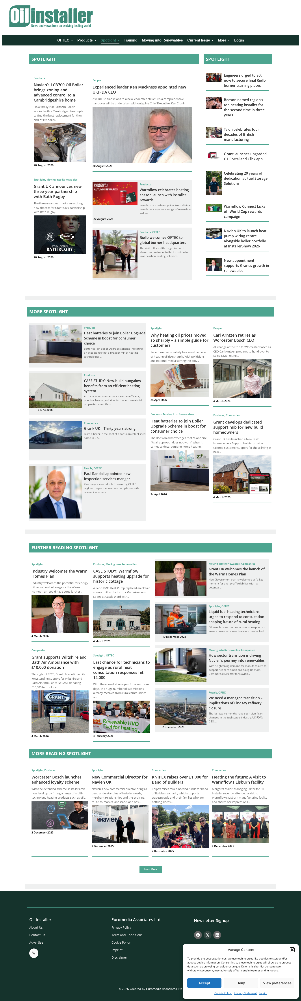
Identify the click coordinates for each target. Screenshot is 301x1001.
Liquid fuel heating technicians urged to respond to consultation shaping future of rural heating (236, 616)
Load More (150, 869)
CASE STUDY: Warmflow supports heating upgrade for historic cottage (121, 576)
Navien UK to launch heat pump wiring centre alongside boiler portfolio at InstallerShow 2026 (245, 238)
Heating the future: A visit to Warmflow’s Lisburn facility (239, 779)
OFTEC (156, 232)
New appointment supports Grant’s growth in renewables (246, 265)
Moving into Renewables (62, 179)
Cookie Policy (223, 993)
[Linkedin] (217, 935)
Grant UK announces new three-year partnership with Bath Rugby (58, 191)
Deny (241, 983)
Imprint (263, 993)
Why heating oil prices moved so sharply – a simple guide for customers (179, 340)
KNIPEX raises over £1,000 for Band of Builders (180, 779)
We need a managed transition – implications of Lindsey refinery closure (235, 703)
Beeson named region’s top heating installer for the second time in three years (244, 107)
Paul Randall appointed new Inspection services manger (107, 476)
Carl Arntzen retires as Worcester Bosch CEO (234, 337)
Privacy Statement (245, 993)
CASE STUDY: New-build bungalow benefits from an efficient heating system (112, 385)
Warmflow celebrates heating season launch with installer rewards (164, 194)
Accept (204, 983)
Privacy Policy (121, 927)
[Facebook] (198, 935)
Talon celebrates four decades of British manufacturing (241, 134)
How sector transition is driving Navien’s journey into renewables (237, 658)
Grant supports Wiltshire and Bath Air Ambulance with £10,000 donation (59, 662)
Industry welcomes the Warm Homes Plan (59, 573)
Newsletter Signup (211, 920)
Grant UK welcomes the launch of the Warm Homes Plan (237, 572)
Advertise (36, 942)
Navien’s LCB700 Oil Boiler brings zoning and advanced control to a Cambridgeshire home (58, 92)
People (97, 80)
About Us (36, 927)
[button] (292, 950)
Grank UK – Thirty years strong (110, 428)
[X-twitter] (208, 935)
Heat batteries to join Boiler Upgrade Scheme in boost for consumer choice (114, 338)
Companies (91, 423)
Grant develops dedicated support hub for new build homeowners (238, 427)
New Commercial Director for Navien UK (120, 779)
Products (39, 78)
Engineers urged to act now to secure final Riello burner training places (245, 80)
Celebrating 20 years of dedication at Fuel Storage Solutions (246, 178)
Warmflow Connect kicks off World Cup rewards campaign (244, 211)
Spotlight (40, 179)
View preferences (277, 983)
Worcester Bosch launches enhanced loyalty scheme (57, 779)
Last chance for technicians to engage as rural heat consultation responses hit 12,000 (121, 670)
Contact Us (37, 935)
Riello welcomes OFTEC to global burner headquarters (163, 240)
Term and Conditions (127, 935)
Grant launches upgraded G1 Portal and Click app (245, 156)
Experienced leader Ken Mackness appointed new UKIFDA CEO (139, 89)
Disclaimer (119, 957)
